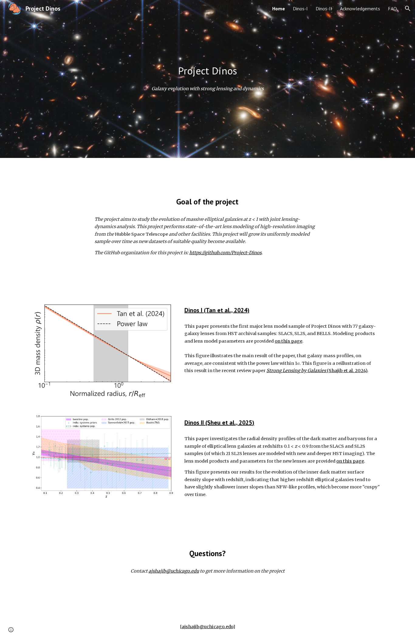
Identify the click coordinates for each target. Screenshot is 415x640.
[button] (407, 8)
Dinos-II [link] (324, 8)
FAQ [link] (392, 8)
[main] (207, 71)
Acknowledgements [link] (360, 8)
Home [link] (278, 8)
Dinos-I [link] (300, 8)
